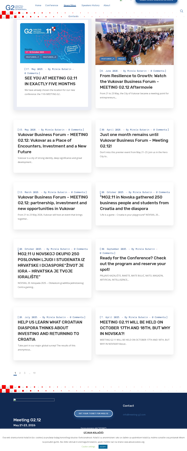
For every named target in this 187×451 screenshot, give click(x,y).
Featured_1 (32, 57)
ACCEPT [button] (103, 447)
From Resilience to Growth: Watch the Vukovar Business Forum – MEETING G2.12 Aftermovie (133, 81)
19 (34, 373)
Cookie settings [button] (88, 446)
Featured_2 (49, 57)
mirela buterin (61, 69)
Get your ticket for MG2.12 (93, 413)
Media (121, 59)
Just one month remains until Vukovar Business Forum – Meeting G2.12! (134, 140)
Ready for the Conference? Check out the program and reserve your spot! (133, 264)
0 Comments (31, 73)
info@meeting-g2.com (134, 414)
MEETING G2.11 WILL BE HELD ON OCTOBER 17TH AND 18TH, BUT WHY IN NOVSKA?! (135, 328)
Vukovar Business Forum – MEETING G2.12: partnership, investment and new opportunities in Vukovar (53, 203)
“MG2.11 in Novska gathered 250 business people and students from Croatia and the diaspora (134, 203)
